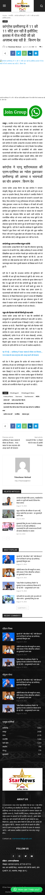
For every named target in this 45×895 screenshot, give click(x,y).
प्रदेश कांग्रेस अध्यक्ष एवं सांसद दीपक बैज (14, 403)
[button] (26, 889)
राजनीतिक (17, 414)
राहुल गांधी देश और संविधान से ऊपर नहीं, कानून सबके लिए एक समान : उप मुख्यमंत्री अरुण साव (29, 513)
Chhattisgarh (14, 393)
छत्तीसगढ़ (5, 504)
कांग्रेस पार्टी (6, 400)
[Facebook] (12, 53)
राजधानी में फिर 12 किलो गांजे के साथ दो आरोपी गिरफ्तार (34, 443)
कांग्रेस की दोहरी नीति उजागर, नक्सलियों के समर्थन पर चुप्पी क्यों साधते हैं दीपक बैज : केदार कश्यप (29, 500)
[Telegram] (35, 53)
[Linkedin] (30, 53)
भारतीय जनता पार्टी (8, 414)
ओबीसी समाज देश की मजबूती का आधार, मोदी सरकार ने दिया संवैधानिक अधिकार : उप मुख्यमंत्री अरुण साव (28, 572)
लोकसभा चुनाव (25, 414)
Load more (22, 608)
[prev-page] (4, 538)
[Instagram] (19, 856)
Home (4, 15)
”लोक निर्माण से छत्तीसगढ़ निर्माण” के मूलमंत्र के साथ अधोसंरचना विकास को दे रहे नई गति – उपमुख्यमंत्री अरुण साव (28, 585)
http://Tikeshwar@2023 (22, 481)
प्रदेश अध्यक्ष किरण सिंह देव (18, 400)
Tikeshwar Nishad (14, 47)
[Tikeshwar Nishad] (4, 47)
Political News (8, 396)
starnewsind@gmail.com (22, 838)
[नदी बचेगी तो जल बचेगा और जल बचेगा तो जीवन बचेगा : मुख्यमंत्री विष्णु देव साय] (8, 599)
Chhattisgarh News (27, 393)
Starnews (19, 396)
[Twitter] (18, 53)
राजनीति (10, 15)
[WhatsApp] (24, 53)
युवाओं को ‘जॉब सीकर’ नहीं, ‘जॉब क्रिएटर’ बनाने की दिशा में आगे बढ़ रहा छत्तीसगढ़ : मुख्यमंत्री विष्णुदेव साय (29, 558)
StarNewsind (28, 396)
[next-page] (8, 538)
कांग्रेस (37, 396)
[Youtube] (31, 856)
